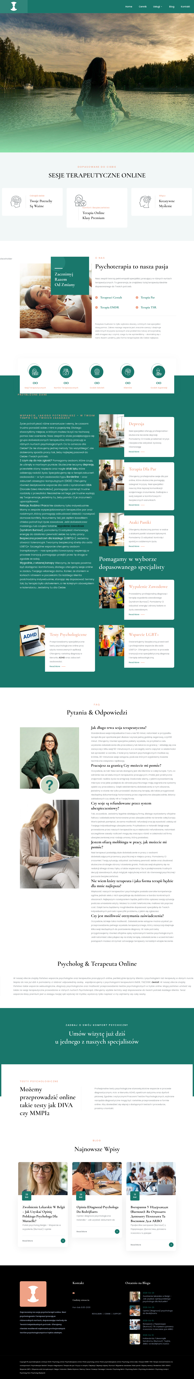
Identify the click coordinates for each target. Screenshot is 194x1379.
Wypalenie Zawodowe (148, 586)
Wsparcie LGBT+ (144, 634)
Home (128, 6)
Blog (171, 6)
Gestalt (155, 982)
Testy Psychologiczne (68, 634)
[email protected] (86, 1292)
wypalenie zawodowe (70, 526)
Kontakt (185, 6)
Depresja (136, 423)
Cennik (143, 6)
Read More (134, 451)
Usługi (156, 6)
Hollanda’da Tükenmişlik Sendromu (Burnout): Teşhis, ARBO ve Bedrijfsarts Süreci (157, 1341)
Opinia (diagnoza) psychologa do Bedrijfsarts (158, 1312)
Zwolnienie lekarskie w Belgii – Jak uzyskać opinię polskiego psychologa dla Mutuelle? (157, 1299)
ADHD (62, 657)
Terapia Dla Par (142, 469)
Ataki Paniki (140, 522)
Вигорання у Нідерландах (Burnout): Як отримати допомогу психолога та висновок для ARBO (158, 1326)
